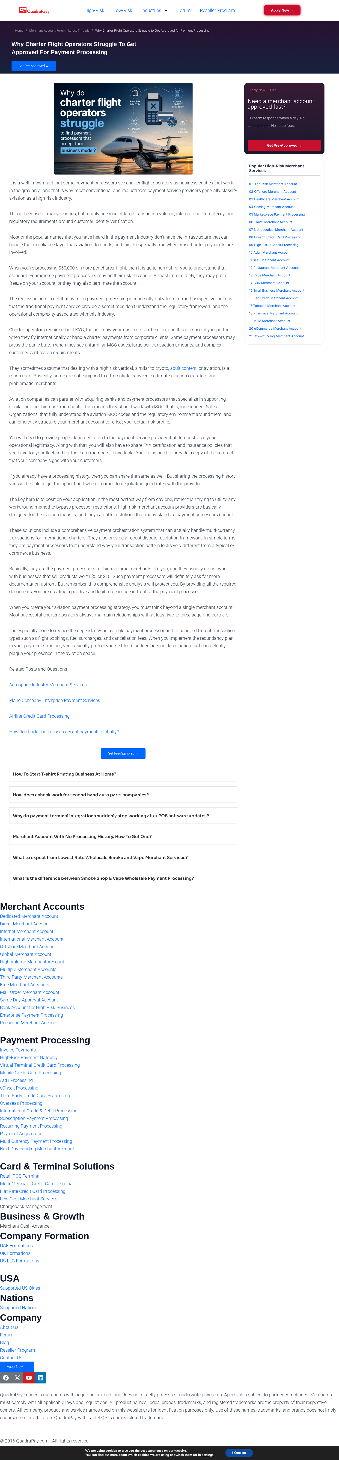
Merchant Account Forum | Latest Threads (59, 30)
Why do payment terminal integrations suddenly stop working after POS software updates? (111, 815)
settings (208, 1455)
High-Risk (94, 10)
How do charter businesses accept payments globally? (64, 731)
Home (19, 30)
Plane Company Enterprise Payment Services (54, 700)
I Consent (239, 1453)
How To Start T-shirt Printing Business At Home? (64, 774)
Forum (184, 10)
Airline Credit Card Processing (39, 716)
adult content (183, 368)
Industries (151, 10)
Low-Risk (122, 10)
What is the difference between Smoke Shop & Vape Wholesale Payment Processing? (103, 878)
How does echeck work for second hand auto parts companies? (81, 794)
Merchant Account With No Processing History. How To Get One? (82, 836)
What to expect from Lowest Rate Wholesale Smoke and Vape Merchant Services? (100, 857)
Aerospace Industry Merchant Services (48, 684)
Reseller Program (217, 10)
